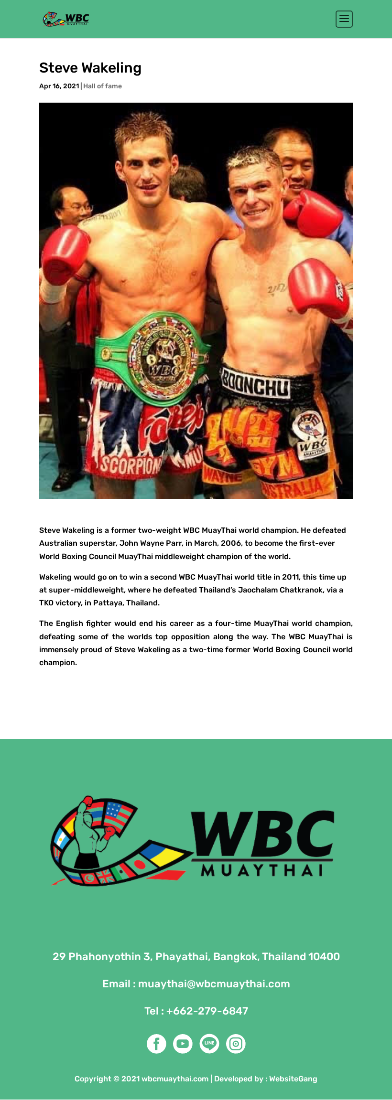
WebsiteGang (293, 1078)
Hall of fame (102, 86)
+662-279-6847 (207, 1011)
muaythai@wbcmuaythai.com (214, 983)
